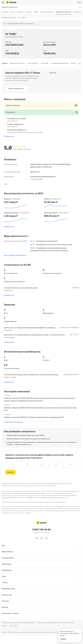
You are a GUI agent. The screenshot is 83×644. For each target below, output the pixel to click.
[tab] (5, 63)
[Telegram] (46, 538)
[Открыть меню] (3, 2)
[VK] (36, 538)
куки (72, 631)
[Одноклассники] (41, 538)
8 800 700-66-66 (41, 529)
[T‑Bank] (11, 2)
